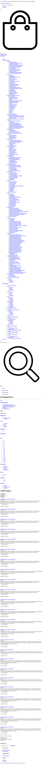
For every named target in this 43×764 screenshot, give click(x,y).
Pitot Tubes (11, 190)
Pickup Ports (11, 189)
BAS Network (12, 96)
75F (8, 284)
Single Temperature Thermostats (15, 269)
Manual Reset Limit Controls (14, 268)
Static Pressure (12, 186)
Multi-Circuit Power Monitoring (15, 166)
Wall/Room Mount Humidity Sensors (16, 125)
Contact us (4, 339)
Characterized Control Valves (14, 77)
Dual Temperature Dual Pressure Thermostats (17, 272)
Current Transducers (13, 168)
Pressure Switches (12, 182)
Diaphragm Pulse (12, 90)
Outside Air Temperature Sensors (15, 238)
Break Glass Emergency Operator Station (16, 116)
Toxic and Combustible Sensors (15, 224)
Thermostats (11, 110)
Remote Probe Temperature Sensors (15, 239)
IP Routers (11, 148)
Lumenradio (9, 308)
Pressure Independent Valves (14, 81)
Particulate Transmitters (13, 228)
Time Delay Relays (12, 203)
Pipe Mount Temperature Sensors (15, 243)
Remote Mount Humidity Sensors (15, 123)
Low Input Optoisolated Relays (14, 197)
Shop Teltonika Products (13, 332)
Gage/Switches (12, 184)
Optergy (8, 315)
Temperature (9, 233)
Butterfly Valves (12, 76)
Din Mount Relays (12, 204)
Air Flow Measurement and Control (15, 63)
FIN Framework (10, 306)
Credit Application (6, 755)
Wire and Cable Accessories (14, 277)
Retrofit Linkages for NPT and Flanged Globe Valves (18, 211)
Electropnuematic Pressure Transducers (16, 185)
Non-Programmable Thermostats (15, 258)
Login (4, 6)
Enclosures (11, 156)
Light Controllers (12, 138)
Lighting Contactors (12, 135)
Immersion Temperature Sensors (15, 237)
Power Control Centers (13, 176)
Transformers (11, 178)
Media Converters (12, 149)
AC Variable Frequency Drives (14, 140)
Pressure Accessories (13, 191)
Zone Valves (11, 82)
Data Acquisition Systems (13, 154)
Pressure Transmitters (13, 181)
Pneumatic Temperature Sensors (15, 251)
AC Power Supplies (12, 172)
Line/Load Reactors (12, 145)
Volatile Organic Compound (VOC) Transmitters (18, 225)
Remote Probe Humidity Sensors (15, 124)
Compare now (3, 738)
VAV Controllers (12, 107)
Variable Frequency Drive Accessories (16, 141)
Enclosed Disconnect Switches (14, 142)
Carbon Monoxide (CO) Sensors (15, 222)
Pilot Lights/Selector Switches (14, 159)
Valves (8, 74)
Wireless (8, 278)
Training (10, 103)
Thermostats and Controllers (12, 255)
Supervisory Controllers (13, 98)
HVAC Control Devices (13, 102)
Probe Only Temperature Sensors (15, 242)
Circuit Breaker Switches (13, 173)
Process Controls (12, 113)
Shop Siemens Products (13, 334)
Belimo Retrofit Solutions (13, 208)
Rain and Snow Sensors (13, 229)
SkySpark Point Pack (13, 104)
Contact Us (5, 761)
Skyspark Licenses (12, 318)
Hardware (11, 287)
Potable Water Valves (13, 93)
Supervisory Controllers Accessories (15, 100)
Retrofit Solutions (10, 207)
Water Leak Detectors (13, 131)
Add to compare (4, 504)
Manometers (11, 188)
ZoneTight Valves (12, 83)
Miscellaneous (11, 106)
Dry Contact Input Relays (13, 199)
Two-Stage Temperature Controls (15, 267)
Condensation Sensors (13, 226)
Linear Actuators (12, 68)
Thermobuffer (11, 253)
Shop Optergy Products (13, 316)
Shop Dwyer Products (13, 336)
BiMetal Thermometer (13, 252)
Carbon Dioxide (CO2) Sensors (15, 221)
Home (4, 58)
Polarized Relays (12, 198)
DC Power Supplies (12, 174)
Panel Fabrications (10, 155)
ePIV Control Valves (13, 79)
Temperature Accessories (13, 254)
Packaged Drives (12, 143)
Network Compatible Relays (14, 200)
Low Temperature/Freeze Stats (14, 263)
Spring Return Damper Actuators (15, 73)
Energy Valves (12, 78)
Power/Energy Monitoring (11, 164)
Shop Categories (6, 390)
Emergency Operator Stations (12, 114)
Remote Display (12, 187)
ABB (8, 286)
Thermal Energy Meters (13, 231)
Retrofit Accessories (12, 216)
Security (10, 112)
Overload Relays (12, 205)
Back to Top (2, 740)
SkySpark (9, 317)
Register (5, 7)
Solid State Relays (12, 201)
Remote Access (12, 153)
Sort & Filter (3, 493)
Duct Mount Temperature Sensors (15, 236)
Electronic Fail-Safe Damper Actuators (16, 65)
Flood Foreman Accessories (14, 132)
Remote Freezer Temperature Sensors (16, 250)
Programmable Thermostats (14, 257)
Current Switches (12, 167)
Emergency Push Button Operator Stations (16, 115)
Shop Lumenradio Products (14, 309)
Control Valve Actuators (13, 64)
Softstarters (11, 144)
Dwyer (8, 335)
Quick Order (2, 56)
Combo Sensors (12, 218)
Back (1, 400)
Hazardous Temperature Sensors (15, 248)
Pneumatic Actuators (13, 71)
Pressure (8, 180)
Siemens (8, 333)
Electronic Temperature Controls (15, 265)
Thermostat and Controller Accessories (16, 273)
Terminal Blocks (12, 160)
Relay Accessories (12, 206)
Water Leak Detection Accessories (15, 133)
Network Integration (10, 146)
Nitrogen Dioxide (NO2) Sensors (15, 223)
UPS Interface (11, 179)
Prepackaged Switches (13, 177)
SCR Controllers (12, 259)
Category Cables (12, 276)
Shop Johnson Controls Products (15, 338)
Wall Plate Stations (12, 117)
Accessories (11, 281)
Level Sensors (11, 220)
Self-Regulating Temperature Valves (15, 88)
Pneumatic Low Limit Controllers (15, 271)
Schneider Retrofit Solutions (14, 212)
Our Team (4, 760)
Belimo (8, 291)
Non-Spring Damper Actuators (14, 70)
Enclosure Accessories (13, 162)
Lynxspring (9, 310)
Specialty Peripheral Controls (14, 202)
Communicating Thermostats (14, 256)
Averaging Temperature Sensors (15, 234)
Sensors (10, 111)
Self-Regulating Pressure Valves (15, 87)
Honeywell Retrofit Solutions (14, 209)
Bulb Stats (11, 264)
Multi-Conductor (12, 275)
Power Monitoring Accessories (14, 170)
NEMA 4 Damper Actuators (14, 69)
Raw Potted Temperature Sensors (15, 249)
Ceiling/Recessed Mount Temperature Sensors (17, 235)
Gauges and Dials (12, 183)
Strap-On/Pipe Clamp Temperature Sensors (17, 240)
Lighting (8, 134)
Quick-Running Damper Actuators (15, 72)
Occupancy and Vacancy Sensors (15, 227)
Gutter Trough (11, 163)
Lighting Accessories (13, 137)
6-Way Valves (11, 89)
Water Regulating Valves (13, 85)
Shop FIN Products (12, 307)
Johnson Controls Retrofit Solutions (15, 210)
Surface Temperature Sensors (14, 244)
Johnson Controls (10, 337)
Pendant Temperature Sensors (14, 245)
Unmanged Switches (13, 152)
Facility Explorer (10, 301)
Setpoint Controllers (12, 266)
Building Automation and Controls (13, 95)
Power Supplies (10, 171)
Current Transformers (13, 169)
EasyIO (8, 296)
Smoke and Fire (12, 151)
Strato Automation (10, 319)
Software (11, 99)
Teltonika (8, 331)
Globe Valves (11, 80)
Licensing (11, 289)
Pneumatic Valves (12, 86)
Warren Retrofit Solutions (13, 215)
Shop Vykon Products (13, 325)
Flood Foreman (12, 130)
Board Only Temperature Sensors (15, 247)
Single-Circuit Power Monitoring (15, 165)
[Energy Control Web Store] (5, 3)
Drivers (10, 109)
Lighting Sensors (12, 136)
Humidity (9, 119)
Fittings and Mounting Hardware (15, 157)
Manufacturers (5, 283)
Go (1, 386)
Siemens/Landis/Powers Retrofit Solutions (16, 214)
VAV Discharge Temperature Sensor (15, 246)
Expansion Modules (12, 105)
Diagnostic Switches (13, 147)
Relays (8, 192)
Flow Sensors (11, 219)
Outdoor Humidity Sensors (14, 122)
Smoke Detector (12, 232)
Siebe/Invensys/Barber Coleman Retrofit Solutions (18, 213)
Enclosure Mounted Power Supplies (15, 175)
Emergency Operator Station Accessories (16, 118)
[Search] (0, 9)
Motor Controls (10, 139)
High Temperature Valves (13, 84)
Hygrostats (11, 121)
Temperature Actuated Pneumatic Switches (17, 270)
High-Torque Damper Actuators (15, 67)
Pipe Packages (12, 94)
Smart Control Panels (13, 97)
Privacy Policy (5, 751)
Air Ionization (11, 108)
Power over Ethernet (13, 150)
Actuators (11, 292)
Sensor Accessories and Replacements (16, 230)
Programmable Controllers (14, 101)
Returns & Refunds (6, 750)
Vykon (8, 324)
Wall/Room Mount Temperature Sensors (16, 241)
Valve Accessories (12, 91)
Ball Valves (11, 75)
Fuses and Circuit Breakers (14, 158)
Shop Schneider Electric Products (15, 330)
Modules (10, 280)
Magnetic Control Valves (13, 92)
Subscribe (13, 745)
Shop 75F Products (12, 285)
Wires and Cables (10, 274)
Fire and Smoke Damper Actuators (15, 66)
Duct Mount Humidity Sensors (14, 120)
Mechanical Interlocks (13, 161)
